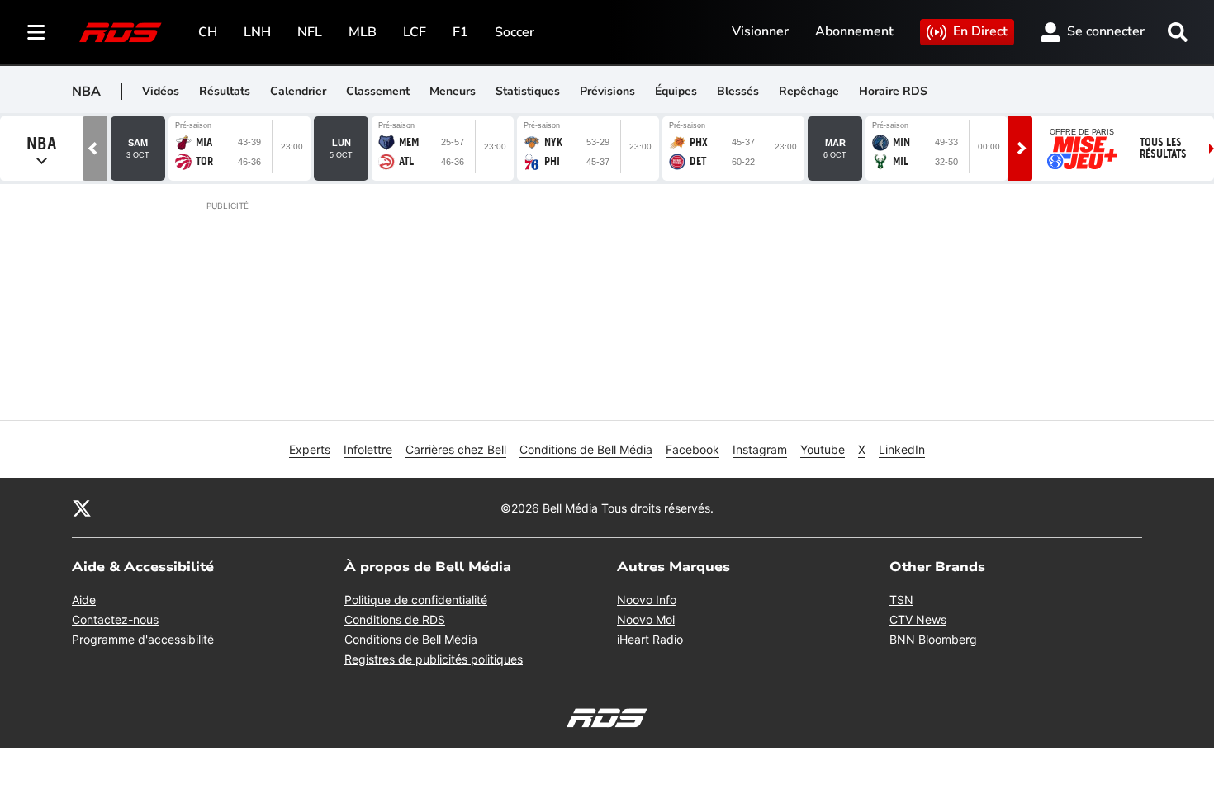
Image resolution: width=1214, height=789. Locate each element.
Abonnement (854, 31)
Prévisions (607, 91)
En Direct (980, 31)
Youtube (822, 449)
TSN (901, 600)
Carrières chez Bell (455, 449)
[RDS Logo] (120, 31)
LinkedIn (902, 449)
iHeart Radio (650, 639)
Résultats (224, 91)
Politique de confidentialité (415, 600)
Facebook (692, 449)
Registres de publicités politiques (433, 659)
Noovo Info (646, 600)
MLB (363, 32)
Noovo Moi (646, 619)
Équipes (676, 91)
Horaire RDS (893, 91)
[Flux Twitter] (82, 507)
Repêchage (809, 91)
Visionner (760, 31)
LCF (414, 32)
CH (207, 32)
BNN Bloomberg (933, 639)
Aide (84, 600)
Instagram (760, 449)
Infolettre (368, 449)
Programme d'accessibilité (143, 639)
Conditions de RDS (394, 619)
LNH (257, 32)
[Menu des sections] (36, 32)
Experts (309, 449)
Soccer (514, 32)
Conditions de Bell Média (585, 449)
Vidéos (160, 91)
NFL (309, 32)
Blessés (738, 91)
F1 (460, 32)
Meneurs (452, 91)
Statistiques (528, 91)
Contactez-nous (115, 619)
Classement (378, 91)
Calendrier (298, 91)
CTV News (917, 619)
